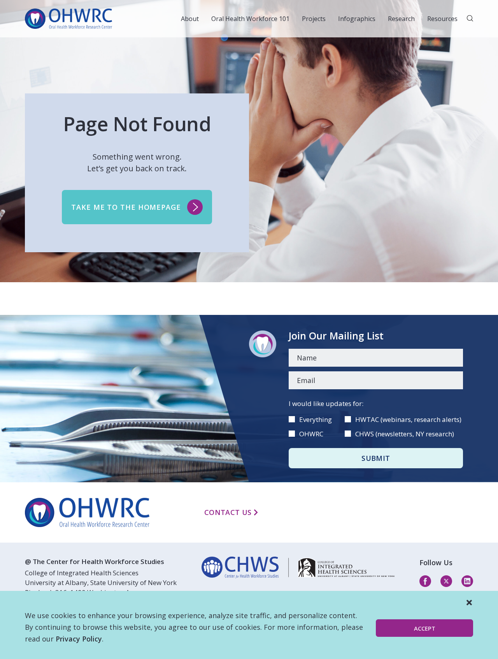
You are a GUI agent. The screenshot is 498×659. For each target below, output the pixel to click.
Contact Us (229, 512)
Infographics (356, 18)
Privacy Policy (79, 638)
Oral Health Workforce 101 (250, 18)
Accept (424, 628)
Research (401, 18)
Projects (314, 18)
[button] (469, 602)
